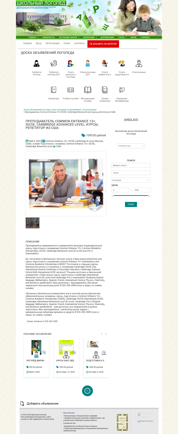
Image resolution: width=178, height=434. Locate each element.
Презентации (89, 36)
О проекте (145, 36)
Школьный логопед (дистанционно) (99, 359)
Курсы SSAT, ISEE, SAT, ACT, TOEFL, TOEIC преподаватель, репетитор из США (40, 359)
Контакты (83, 42)
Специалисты (48, 36)
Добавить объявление (108, 42)
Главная (32, 36)
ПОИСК (70, 42)
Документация (107, 36)
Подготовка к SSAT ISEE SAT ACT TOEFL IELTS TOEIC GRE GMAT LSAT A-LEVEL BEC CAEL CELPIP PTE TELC (69, 359)
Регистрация (56, 42)
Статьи (121, 36)
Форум (133, 36)
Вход (42, 42)
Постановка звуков (68, 36)
